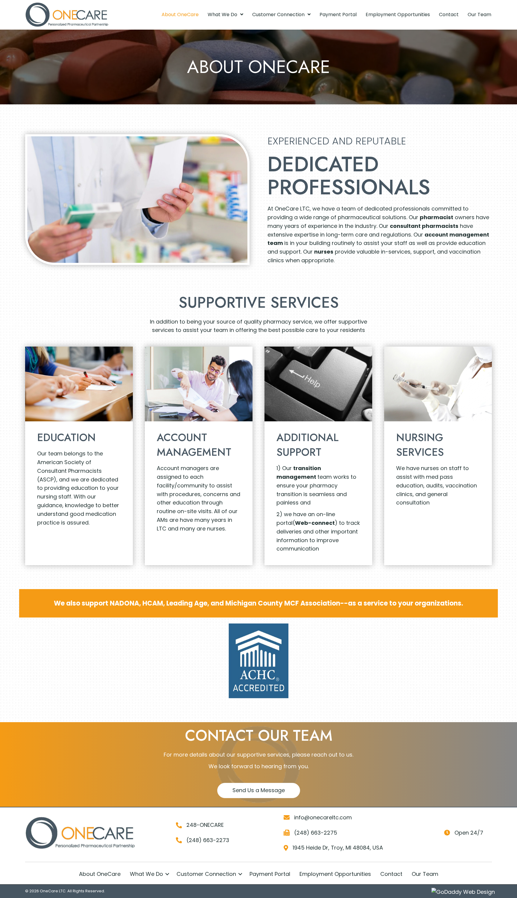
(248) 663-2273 (207, 840)
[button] (258, 790)
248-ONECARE (205, 825)
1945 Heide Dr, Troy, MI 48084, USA (338, 847)
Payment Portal (270, 874)
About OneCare (100, 874)
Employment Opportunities (335, 874)
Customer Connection (206, 874)
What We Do (146, 874)
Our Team (425, 874)
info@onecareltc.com (323, 817)
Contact (391, 874)
